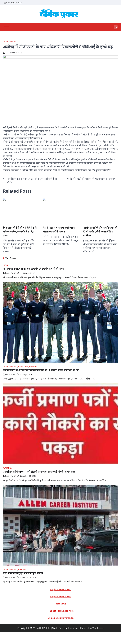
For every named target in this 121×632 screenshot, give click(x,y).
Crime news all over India (60, 618)
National (13, 42)
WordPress (97, 628)
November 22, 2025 (27, 475)
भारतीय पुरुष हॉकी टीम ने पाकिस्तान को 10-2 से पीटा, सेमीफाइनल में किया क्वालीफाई (100, 231)
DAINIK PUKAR (43, 628)
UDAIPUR (33, 367)
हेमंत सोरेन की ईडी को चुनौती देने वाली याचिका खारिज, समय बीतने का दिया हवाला (20, 231)
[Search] (116, 27)
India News (60, 603)
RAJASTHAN (23, 367)
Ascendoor (73, 628)
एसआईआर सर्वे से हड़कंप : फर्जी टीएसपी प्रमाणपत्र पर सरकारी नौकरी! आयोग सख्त (39, 472)
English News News (60, 589)
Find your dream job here (60, 610)
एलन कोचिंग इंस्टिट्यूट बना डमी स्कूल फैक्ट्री (23, 573)
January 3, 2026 (25, 374)
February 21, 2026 (27, 273)
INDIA (5, 42)
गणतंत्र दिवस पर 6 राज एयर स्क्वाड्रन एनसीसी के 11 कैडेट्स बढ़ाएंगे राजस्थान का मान (41, 370)
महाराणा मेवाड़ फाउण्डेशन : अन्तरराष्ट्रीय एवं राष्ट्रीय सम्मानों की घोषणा (33, 269)
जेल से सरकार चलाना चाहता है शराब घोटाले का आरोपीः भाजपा (59, 229)
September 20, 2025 (27, 577)
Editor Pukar (10, 273)
